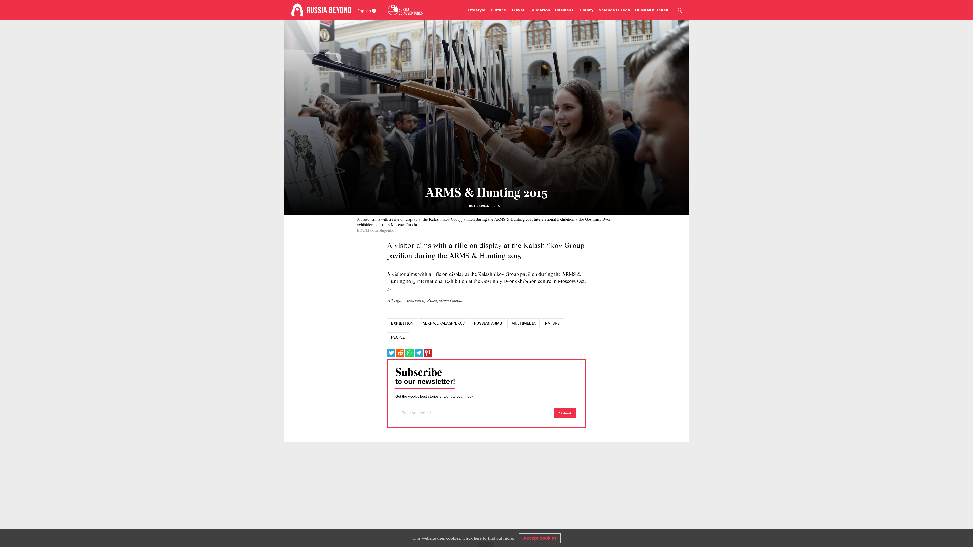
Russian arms (488, 323)
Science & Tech (614, 10)
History (585, 10)
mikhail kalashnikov (444, 323)
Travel (517, 10)
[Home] (297, 10)
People (398, 337)
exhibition (402, 323)
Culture (498, 10)
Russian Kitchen (651, 10)
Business (564, 10)
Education (539, 10)
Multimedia (523, 323)
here (478, 538)
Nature (552, 323)
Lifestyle (476, 10)
